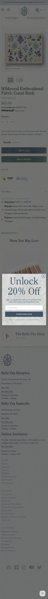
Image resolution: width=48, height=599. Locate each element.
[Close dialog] (43, 276)
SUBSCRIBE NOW (24, 314)
